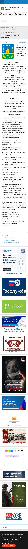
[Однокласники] (9, 543)
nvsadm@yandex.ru (7, 225)
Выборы (4, 527)
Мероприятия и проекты (10, 240)
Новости (6, 235)
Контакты (4, 536)
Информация (14, 27)
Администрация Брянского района (14, 8)
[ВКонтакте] (3, 543)
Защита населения (8, 238)
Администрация (4, 27)
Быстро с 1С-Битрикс (8, 545)
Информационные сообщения (8, 29)
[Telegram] (6, 543)
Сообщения (22, 42)
